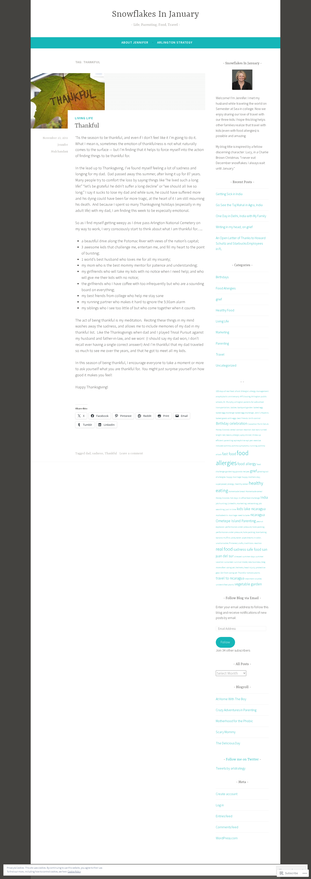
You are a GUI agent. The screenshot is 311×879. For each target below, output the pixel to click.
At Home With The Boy (231, 699)
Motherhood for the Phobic (234, 721)
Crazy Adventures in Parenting (236, 710)
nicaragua (257, 514)
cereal (233, 429)
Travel (220, 354)
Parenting (222, 343)
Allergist (245, 391)
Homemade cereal (254, 491)
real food (224, 549)
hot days (234, 498)
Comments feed (227, 827)
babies (234, 407)
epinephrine (239, 440)
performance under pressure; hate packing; (245, 527)
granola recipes (242, 471)
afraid (237, 391)
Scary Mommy (225, 732)
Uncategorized (226, 365)
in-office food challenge (249, 498)
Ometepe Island (228, 521)
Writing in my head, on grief (234, 227)
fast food (229, 454)
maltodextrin (222, 515)
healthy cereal (241, 484)
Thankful (87, 126)
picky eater (236, 537)
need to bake (244, 515)
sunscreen (229, 562)
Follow (225, 642)
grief (219, 299)
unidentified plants (225, 584)
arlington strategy (175, 42)
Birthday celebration (231, 423)
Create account (226, 794)
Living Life (84, 118)
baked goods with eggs (226, 418)
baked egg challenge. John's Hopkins (252, 412)
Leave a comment (131, 453)
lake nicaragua (255, 509)
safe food (254, 549)
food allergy (246, 463)
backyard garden (245, 407)
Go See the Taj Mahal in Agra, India (239, 205)
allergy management (259, 391)
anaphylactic (222, 396)
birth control (254, 418)
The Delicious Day (228, 743)
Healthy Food (225, 310)
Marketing (222, 332)
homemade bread (236, 491)
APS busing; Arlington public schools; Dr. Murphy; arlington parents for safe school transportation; (241, 402)
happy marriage (233, 477)
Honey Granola (223, 498)
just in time (230, 509)
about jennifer (134, 42)
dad (88, 453)
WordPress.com (227, 838)
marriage (233, 515)
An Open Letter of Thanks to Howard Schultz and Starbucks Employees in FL (241, 243)
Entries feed (224, 816)
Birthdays (222, 277)
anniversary (233, 396)
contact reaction (243, 429)
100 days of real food (225, 391)
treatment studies (253, 578)
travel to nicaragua (230, 578)
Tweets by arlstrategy (230, 768)
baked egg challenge (225, 412)
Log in (220, 805)
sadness (97, 453)
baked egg (258, 407)
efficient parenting (224, 440)
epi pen (249, 440)
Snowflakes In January (155, 14)
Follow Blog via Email (242, 598)
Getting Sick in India (229, 194)
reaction (258, 543)
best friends (242, 418)
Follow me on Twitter (242, 759)
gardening (230, 471)
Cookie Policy (74, 871)
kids (240, 509)
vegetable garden (248, 584)
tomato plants (253, 572)
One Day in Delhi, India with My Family (241, 216)
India (264, 497)
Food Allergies (225, 288)
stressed (238, 556)
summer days (248, 556)
